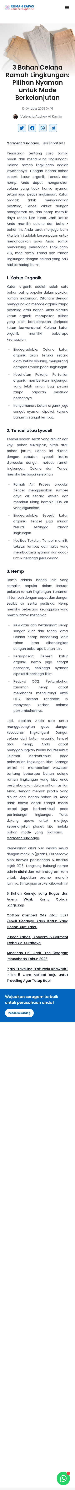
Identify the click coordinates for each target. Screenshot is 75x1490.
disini (22, 871)
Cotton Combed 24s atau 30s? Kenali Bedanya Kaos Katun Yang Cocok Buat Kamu (37, 921)
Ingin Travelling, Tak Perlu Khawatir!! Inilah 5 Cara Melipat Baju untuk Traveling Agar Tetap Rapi (37, 975)
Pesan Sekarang (19, 1013)
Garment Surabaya (23, 143)
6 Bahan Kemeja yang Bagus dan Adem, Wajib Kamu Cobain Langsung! (37, 899)
